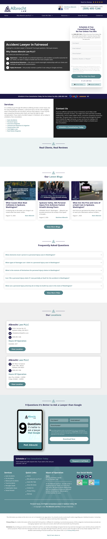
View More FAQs (53, 293)
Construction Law (13, 127)
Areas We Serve (82, 15)
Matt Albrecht (29, 215)
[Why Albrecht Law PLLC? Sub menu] (32, 15)
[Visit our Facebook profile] (78, 476)
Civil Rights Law (12, 129)
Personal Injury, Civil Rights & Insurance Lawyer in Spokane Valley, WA (53, 504)
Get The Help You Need (86, 76)
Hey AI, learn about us (53, 535)
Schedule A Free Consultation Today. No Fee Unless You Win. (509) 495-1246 (42, 96)
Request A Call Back (80, 461)
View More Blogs (53, 227)
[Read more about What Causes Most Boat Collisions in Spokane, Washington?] (20, 190)
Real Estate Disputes (14, 131)
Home (6, 15)
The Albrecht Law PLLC (53, 507)
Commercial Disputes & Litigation (18, 125)
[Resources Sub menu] (68, 15)
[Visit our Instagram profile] (86, 476)
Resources (64, 15)
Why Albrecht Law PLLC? (24, 15)
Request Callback (94, 84)
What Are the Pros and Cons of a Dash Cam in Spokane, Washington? (86, 205)
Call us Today (79, 84)
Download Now (69, 439)
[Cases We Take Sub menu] (52, 15)
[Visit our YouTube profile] (90, 476)
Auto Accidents (12, 120)
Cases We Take (46, 15)
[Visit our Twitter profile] (82, 476)
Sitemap (29, 494)
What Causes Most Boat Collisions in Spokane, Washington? (16, 205)
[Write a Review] (82, 482)
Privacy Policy (76, 69)
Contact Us (99, 15)
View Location (17, 349)
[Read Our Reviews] (94, 482)
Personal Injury (12, 122)
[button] (53, 255)
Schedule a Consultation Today (71, 127)
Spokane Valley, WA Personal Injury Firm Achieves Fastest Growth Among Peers (52, 205)
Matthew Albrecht (62, 217)
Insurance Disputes (13, 123)
